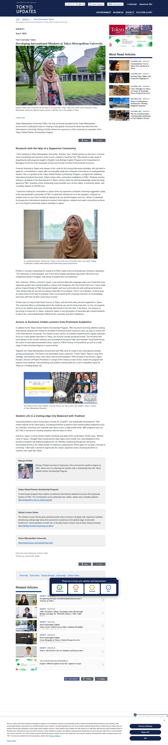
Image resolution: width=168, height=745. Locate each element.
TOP (17, 19)
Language (132, 4)
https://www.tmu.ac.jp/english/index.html (35, 543)
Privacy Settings (145, 726)
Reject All (145, 732)
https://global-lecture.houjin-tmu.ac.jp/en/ (35, 526)
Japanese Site (145, 4)
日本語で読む (20, 118)
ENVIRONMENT (103, 12)
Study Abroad (47, 575)
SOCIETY (129, 12)
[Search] (83, 4)
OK (145, 738)
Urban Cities (73, 575)
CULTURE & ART (144, 12)
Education (34, 575)
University (61, 575)
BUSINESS (118, 12)
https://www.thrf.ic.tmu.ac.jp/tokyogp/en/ (35, 500)
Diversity (24, 575)
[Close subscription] (135, 714)
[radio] (59, 589)
